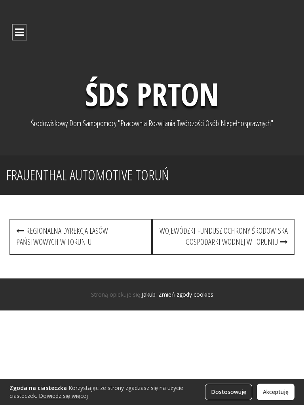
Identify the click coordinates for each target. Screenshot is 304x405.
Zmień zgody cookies (185, 294)
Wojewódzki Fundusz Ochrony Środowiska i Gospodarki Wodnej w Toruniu (224, 236)
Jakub (149, 294)
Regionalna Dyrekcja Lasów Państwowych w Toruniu (62, 236)
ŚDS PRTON (152, 93)
